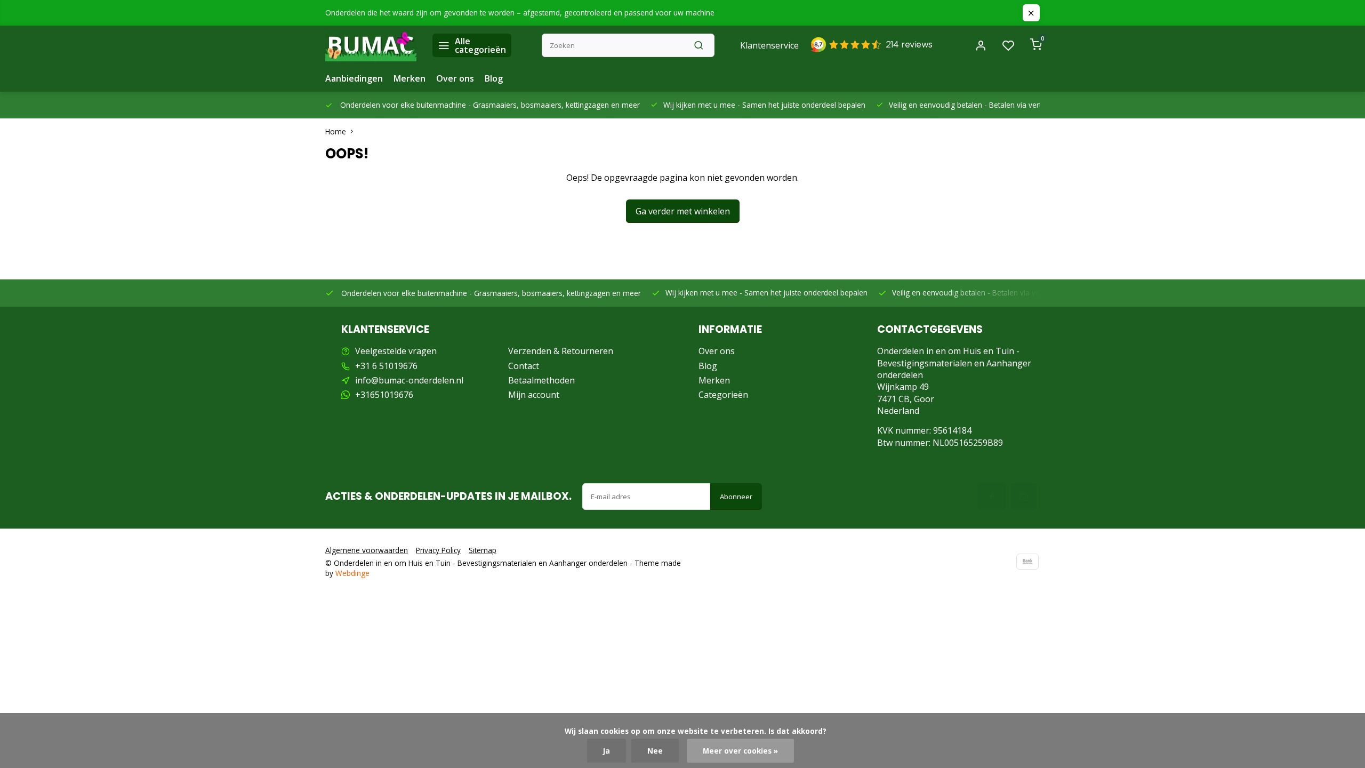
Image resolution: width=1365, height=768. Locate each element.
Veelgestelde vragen (396, 351)
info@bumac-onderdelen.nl (409, 380)
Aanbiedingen (354, 78)
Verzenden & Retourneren (560, 351)
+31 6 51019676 (386, 366)
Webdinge (352, 573)
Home (335, 131)
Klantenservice (769, 45)
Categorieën (723, 395)
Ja (606, 751)
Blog (494, 78)
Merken (409, 78)
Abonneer (736, 496)
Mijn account (533, 395)
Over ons (455, 78)
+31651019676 (384, 395)
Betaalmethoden (541, 380)
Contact (523, 366)
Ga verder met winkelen (683, 211)
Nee (655, 751)
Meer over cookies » (740, 751)
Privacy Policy (438, 550)
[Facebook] (991, 496)
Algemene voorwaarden (366, 550)
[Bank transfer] (1027, 562)
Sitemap (482, 550)
